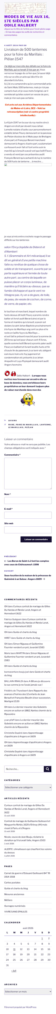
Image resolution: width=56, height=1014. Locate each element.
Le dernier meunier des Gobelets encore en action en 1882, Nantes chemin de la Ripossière (27, 710)
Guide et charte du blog (25, 632)
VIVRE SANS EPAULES (15, 911)
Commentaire (12, 455)
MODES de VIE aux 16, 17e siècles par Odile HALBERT (27, 21)
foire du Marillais (27, 425)
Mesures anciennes (14, 894)
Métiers (8, 900)
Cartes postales (12, 882)
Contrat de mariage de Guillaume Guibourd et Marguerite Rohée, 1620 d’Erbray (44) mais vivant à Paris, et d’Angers (27, 825)
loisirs (12, 421)
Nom (7, 494)
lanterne (45, 425)
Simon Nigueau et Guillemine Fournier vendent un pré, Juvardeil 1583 (27, 657)
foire (11, 425)
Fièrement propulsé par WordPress (20, 1007)
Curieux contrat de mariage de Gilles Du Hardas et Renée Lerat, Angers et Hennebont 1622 (27, 610)
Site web (8, 523)
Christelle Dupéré (13, 751)
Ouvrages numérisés (14, 906)
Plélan (29, 427)
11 (14, 949)
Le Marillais (16, 427)
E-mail (8, 509)
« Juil (13, 970)
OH (25, 45)
